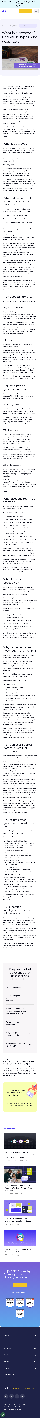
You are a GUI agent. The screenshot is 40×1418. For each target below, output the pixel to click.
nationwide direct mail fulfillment (16, 793)
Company (7, 1368)
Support (6, 1361)
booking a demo (9, 948)
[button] (36, 11)
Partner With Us (9, 1375)
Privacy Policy (28, 1105)
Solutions (7, 1342)
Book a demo (26, 11)
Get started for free (18, 1292)
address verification (15, 269)
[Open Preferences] (2, 1414)
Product (6, 1335)
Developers (8, 1355)
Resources (7, 1348)
